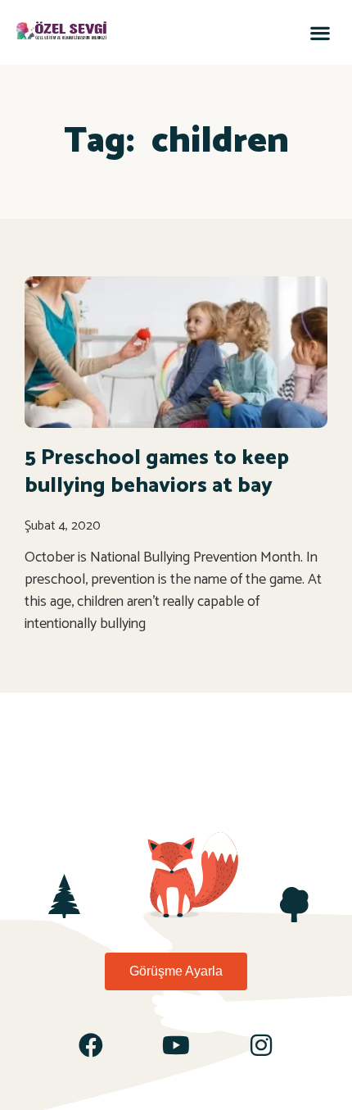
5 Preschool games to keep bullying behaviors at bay (157, 471)
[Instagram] (261, 1045)
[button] (320, 32)
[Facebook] (91, 1045)
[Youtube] (176, 1045)
